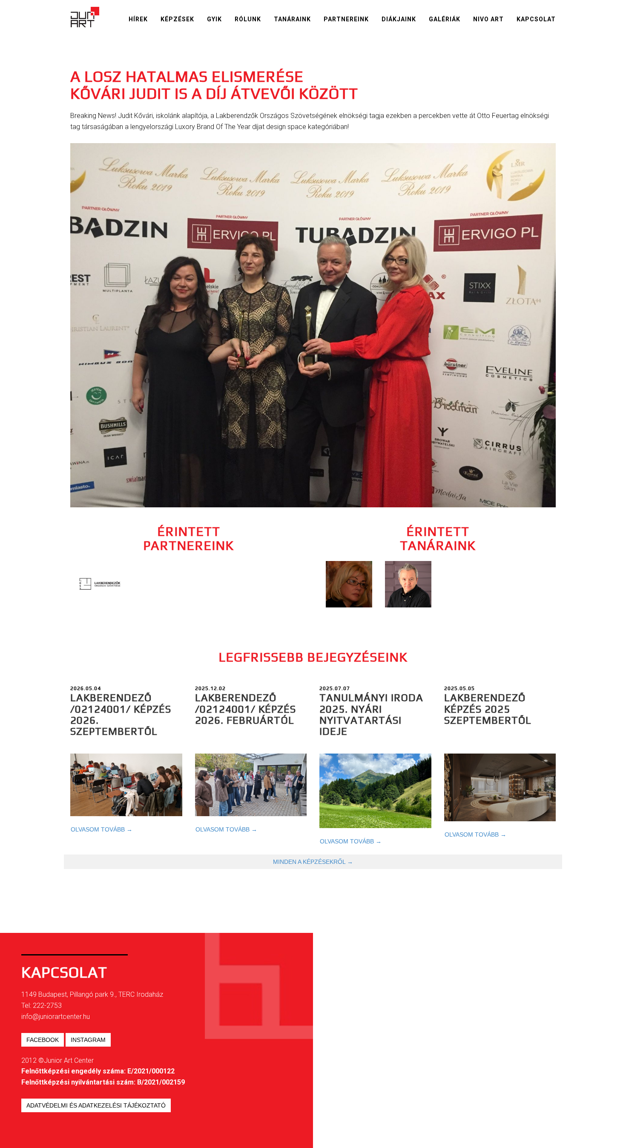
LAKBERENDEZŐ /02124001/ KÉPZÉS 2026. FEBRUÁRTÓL (245, 709)
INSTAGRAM (88, 1039)
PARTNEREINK (346, 19)
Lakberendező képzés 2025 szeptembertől (487, 709)
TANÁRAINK (292, 19)
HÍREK (138, 19)
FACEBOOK (42, 1039)
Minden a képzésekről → (313, 861)
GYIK (214, 19)
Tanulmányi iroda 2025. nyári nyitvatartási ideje (371, 714)
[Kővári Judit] (349, 584)
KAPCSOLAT (536, 19)
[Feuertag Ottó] (408, 584)
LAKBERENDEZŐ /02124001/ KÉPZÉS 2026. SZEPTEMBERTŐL (120, 714)
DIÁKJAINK (399, 19)
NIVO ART (488, 19)
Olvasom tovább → (101, 829)
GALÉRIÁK (444, 19)
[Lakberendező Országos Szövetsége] (100, 584)
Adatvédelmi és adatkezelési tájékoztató (96, 1105)
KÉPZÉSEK (177, 19)
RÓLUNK (248, 19)
